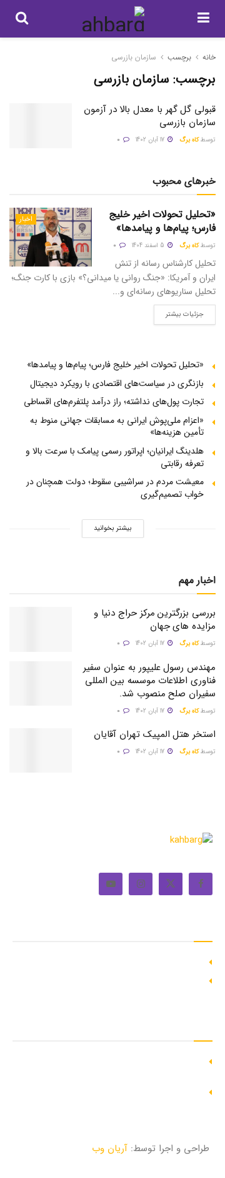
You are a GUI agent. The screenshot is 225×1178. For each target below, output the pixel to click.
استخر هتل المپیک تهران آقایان (155, 734)
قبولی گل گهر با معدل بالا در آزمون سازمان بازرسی (150, 116)
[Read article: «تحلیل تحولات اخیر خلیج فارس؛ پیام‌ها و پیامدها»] (50, 237)
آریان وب (110, 1148)
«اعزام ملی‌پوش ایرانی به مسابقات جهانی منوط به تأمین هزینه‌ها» (117, 427)
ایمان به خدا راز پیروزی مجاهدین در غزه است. (120, 960)
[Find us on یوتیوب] (110, 884)
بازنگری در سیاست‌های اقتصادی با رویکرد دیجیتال (117, 383)
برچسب (179, 57)
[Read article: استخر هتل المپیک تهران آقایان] (40, 750)
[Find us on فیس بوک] (200, 884)
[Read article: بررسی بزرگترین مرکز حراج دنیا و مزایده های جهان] (40, 629)
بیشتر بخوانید (112, 528)
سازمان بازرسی (133, 57)
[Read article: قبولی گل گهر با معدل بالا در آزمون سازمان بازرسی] (40, 125)
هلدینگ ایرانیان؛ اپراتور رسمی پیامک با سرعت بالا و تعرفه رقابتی (115, 457)
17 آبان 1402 (151, 140)
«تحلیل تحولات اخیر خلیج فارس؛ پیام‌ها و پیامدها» (162, 221)
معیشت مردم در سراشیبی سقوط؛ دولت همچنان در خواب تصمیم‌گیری (115, 488)
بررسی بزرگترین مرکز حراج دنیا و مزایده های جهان (155, 620)
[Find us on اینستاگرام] (140, 884)
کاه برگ (189, 140)
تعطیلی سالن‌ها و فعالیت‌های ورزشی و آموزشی (118, 1090)
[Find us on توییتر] (170, 884)
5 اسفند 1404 (149, 245)
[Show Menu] (203, 19)
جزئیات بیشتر (179, 312)
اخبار (25, 219)
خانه (209, 57)
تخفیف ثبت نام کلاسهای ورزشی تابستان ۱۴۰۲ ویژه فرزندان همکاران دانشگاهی (113, 1066)
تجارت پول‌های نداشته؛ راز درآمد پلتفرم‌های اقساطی (114, 402)
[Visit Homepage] (112, 18)
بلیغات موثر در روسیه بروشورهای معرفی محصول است (106, 979)
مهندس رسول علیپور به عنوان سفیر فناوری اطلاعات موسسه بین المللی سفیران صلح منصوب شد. (149, 680)
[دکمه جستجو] (22, 19)
